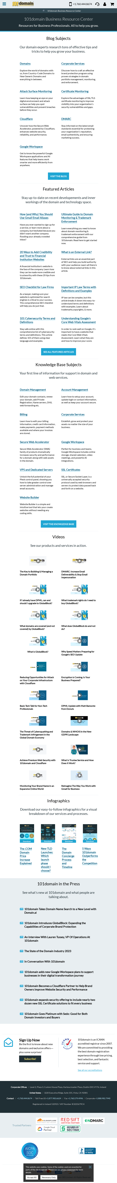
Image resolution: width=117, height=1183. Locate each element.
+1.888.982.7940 (102, 1098)
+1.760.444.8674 (24, 1098)
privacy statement (68, 1170)
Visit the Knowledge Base (58, 524)
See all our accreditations (90, 1070)
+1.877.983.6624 (53, 1098)
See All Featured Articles (58, 351)
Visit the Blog (58, 176)
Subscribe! (30, 1058)
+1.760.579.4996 (75, 1098)
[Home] (44, 10)
